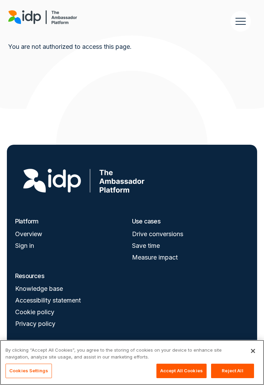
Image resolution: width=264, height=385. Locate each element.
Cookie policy (34, 312)
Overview (28, 234)
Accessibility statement (48, 300)
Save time (146, 245)
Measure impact (155, 257)
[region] (132, 362)
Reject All (232, 370)
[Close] (253, 351)
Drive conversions (157, 234)
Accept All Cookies (181, 370)
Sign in (24, 245)
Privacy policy (35, 323)
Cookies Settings (28, 370)
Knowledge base (39, 288)
